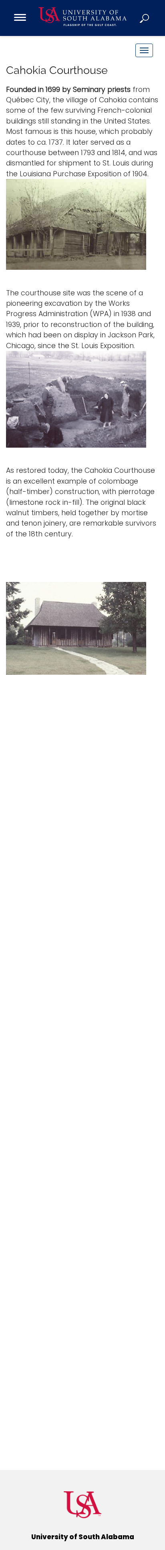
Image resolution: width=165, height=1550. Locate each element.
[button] (145, 18)
